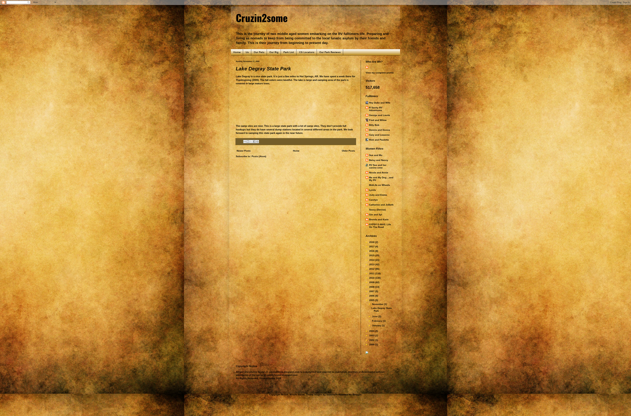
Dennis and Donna (379, 130)
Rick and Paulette (379, 139)
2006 (372, 295)
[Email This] (244, 141)
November (378, 304)
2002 (372, 340)
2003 (372, 335)
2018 (372, 242)
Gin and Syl (375, 214)
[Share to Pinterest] (257, 141)
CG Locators (306, 52)
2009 (372, 282)
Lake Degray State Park (263, 68)
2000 (372, 344)
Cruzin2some (262, 17)
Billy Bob (374, 125)
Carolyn (373, 199)
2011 (372, 273)
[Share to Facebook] (254, 141)
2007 (372, 291)
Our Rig (273, 52)
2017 (372, 246)
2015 (372, 255)
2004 (372, 331)
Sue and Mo (375, 155)
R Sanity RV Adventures (375, 109)
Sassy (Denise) (377, 209)
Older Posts (348, 150)
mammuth (331, 394)
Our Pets (259, 52)
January (377, 325)
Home (237, 52)
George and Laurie (379, 115)
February (377, 321)
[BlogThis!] (248, 141)
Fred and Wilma (377, 120)
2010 (372, 278)
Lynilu (372, 190)
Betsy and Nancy (378, 160)
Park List (288, 52)
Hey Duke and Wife (379, 102)
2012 (372, 269)
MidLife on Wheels (379, 185)
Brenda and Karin (379, 219)
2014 (372, 260)
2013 (372, 264)
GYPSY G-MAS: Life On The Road (380, 225)
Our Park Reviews (330, 52)
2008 (372, 287)
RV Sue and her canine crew (377, 166)
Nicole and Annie (378, 172)
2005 (372, 300)
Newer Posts (244, 150)
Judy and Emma (378, 195)
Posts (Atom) (259, 156)
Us (247, 52)
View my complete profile (380, 72)
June (375, 316)
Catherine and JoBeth (381, 204)
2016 (372, 251)
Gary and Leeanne (379, 135)
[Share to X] (251, 141)
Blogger (356, 394)
